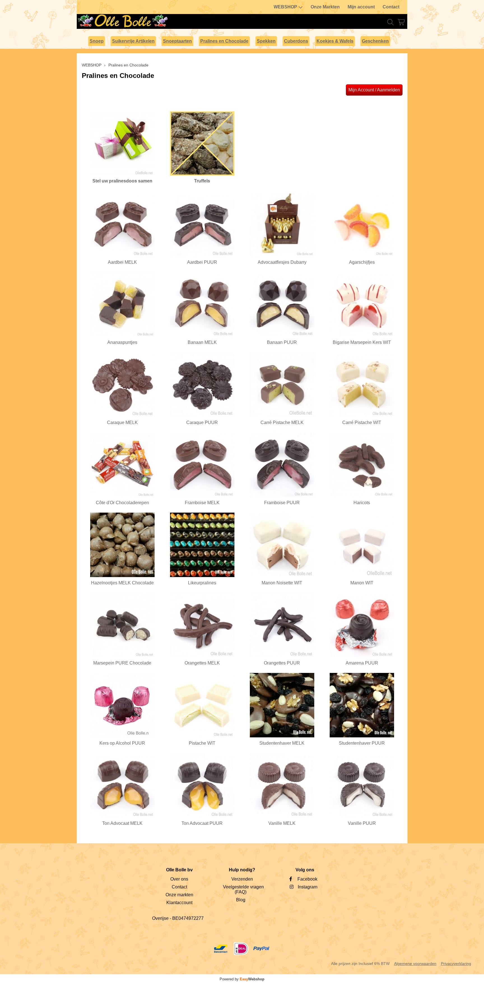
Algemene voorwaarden (415, 963)
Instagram (307, 887)
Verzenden (242, 879)
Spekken (266, 41)
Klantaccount (179, 902)
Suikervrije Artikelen (133, 41)
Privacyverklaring (456, 963)
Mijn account (361, 6)
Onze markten (179, 894)
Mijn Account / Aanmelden (374, 89)
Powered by (242, 979)
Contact (391, 6)
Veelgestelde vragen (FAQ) (243, 889)
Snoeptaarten (177, 41)
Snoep (97, 41)
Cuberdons (296, 41)
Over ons (179, 879)
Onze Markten (325, 6)
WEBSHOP (285, 6)
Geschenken (375, 41)
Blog (240, 899)
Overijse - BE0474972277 (178, 918)
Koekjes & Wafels (335, 41)
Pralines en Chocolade (224, 41)
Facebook (307, 879)
